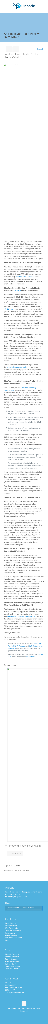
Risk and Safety (11, 964)
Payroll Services (11, 959)
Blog (7, 940)
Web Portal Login (11, 928)
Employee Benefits (12, 961)
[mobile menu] (45, 5)
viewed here (30, 657)
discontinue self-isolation (24, 277)
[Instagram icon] (26, 1016)
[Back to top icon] (24, 1003)
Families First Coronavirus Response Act (21, 616)
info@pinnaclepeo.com (15, 992)
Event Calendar (10, 923)
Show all (40, 49)
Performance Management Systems (22, 845)
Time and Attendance (13, 930)
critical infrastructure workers (17, 367)
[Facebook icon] (22, 1016)
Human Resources (12, 957)
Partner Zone (10, 933)
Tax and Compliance (12, 966)
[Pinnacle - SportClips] (24, 5)
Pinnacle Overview (12, 954)
